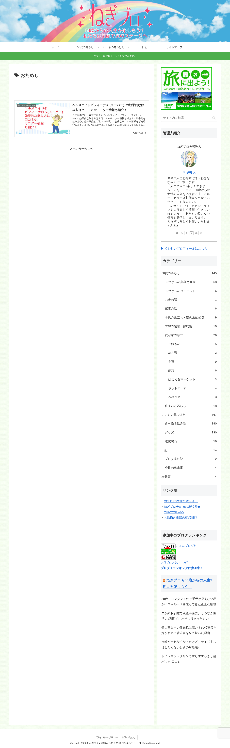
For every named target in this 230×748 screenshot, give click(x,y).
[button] (214, 118)
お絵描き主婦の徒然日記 (180, 517)
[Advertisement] (81, 88)
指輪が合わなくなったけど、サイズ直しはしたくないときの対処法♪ (188, 644)
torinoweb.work (174, 512)
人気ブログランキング (174, 562)
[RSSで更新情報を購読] (201, 233)
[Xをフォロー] (182, 233)
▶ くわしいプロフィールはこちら (184, 248)
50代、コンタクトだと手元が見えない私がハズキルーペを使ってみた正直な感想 (188, 601)
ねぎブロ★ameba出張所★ (182, 506)
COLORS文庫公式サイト (181, 501)
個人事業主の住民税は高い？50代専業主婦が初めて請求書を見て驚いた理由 (188, 630)
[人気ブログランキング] (168, 557)
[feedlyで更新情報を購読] (196, 233)
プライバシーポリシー (106, 737)
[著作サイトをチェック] (177, 233)
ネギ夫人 (189, 172)
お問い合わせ (129, 737)
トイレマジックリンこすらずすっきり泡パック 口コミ (188, 658)
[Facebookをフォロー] (187, 233)
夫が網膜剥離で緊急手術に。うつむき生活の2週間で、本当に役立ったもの (188, 616)
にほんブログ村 (186, 546)
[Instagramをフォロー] (191, 233)
